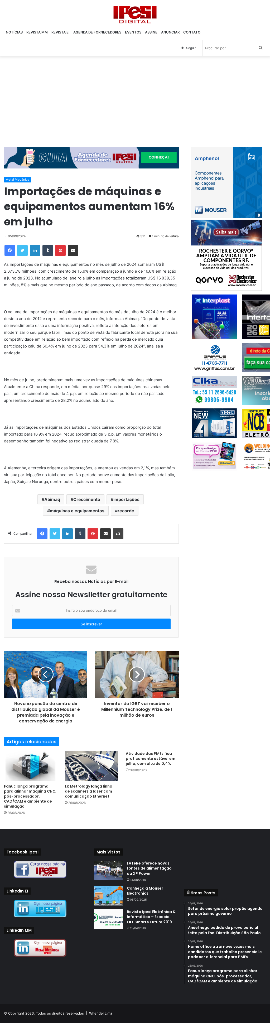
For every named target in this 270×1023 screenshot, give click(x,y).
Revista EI (60, 32)
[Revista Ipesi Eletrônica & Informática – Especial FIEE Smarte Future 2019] (108, 919)
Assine (151, 32)
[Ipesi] (135, 13)
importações (126, 499)
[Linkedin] (35, 250)
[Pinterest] (60, 250)
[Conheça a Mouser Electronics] (108, 896)
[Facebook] (9, 250)
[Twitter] (22, 250)
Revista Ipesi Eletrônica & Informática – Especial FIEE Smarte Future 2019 (151, 917)
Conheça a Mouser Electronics (145, 891)
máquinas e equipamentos (77, 510)
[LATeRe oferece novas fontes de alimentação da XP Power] (108, 870)
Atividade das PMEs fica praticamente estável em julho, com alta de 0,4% (150, 758)
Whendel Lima (100, 1013)
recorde (126, 510)
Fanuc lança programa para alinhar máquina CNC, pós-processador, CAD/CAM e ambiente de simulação (30, 796)
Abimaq (52, 499)
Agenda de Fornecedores (97, 32)
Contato (191, 32)
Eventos (133, 32)
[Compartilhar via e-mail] (73, 250)
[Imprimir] (118, 533)
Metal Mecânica (18, 179)
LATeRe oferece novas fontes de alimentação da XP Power (149, 868)
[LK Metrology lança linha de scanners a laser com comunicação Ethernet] (91, 766)
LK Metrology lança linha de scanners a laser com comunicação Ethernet (88, 791)
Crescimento (86, 499)
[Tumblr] (47, 250)
